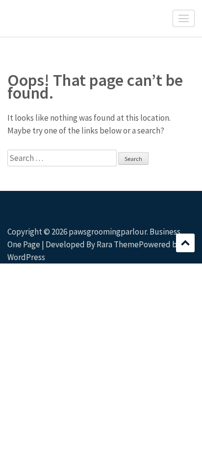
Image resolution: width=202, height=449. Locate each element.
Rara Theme (118, 244)
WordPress (26, 257)
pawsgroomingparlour (108, 231)
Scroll (185, 243)
